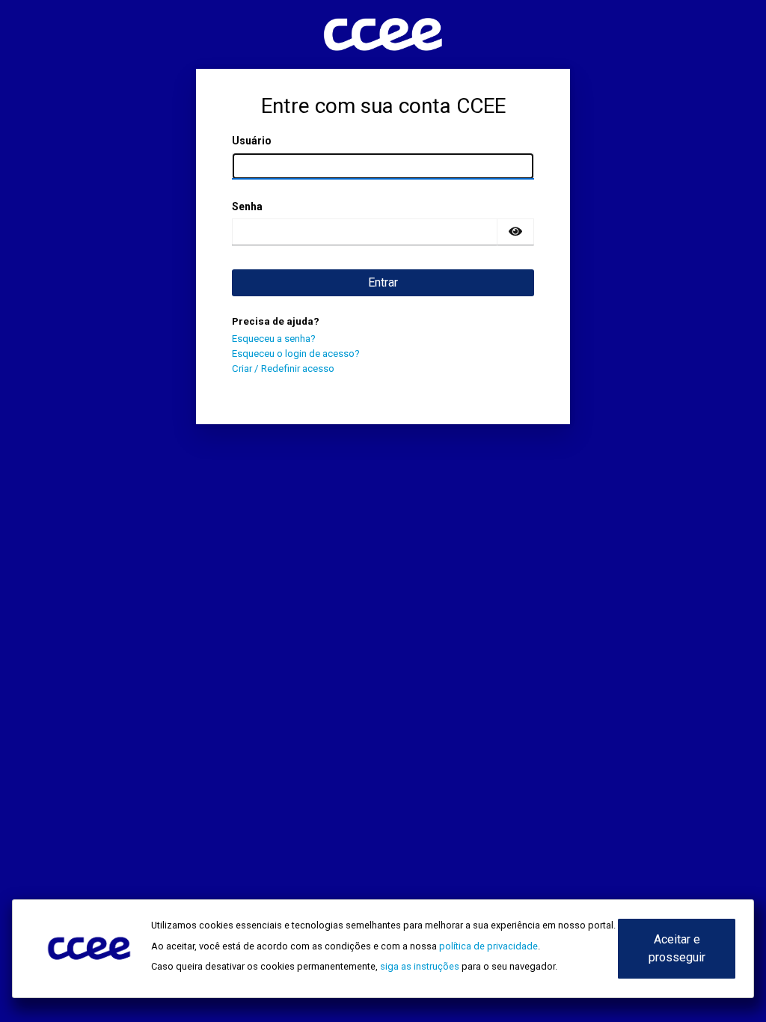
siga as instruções (419, 966)
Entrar (383, 282)
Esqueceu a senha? (274, 338)
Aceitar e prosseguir (677, 948)
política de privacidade (488, 946)
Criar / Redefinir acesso (283, 368)
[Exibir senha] (515, 231)
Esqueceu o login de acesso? (296, 353)
